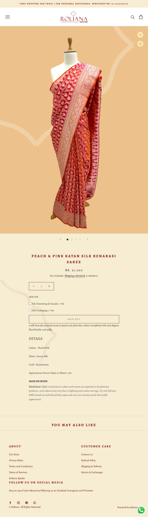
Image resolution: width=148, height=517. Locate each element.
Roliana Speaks (17, 478)
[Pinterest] (26, 502)
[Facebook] (10, 502)
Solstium (134, 507)
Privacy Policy (16, 460)
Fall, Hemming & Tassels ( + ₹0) (48, 303)
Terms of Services (18, 472)
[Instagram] (18, 502)
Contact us (87, 454)
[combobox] (74, 327)
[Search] (133, 17)
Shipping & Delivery (91, 466)
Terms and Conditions (21, 466)
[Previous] (60, 239)
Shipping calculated (75, 275)
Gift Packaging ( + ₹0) (43, 310)
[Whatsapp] (34, 502)
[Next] (87, 239)
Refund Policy (88, 460)
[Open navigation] (7, 16)
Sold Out (74, 319)
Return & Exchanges (92, 472)
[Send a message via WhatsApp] (141, 510)
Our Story (14, 454)
